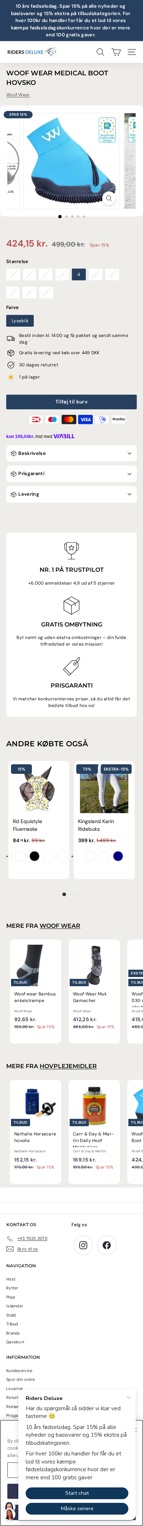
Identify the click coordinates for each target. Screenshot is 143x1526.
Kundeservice (19, 1370)
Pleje (10, 1297)
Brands (13, 1333)
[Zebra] (34, 856)
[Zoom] (108, 198)
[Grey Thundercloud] (104, 856)
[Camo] (62, 856)
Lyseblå (20, 321)
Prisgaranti (30, 473)
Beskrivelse (31, 453)
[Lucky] (48, 856)
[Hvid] (90, 856)
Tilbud (12, 1323)
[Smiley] (6, 856)
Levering (28, 494)
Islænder (14, 1305)
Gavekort (15, 1341)
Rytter (12, 1287)
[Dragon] (20, 856)
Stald (11, 1315)
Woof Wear (18, 95)
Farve (12, 307)
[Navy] (118, 856)
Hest (10, 1279)
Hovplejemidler (68, 1066)
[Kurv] (116, 52)
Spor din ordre (20, 1379)
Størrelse (17, 261)
